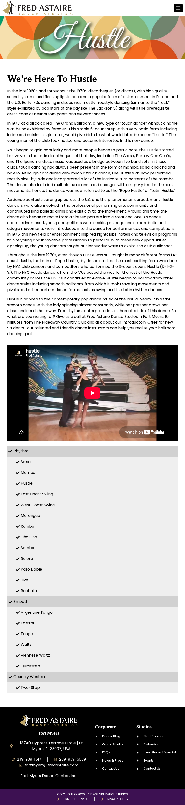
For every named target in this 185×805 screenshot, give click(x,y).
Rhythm (20, 451)
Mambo (28, 472)
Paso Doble (31, 569)
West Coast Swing (38, 505)
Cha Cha (29, 537)
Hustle (27, 483)
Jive (24, 580)
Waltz (26, 644)
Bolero (27, 558)
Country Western (29, 676)
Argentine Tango (37, 612)
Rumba (27, 526)
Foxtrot (28, 623)
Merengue (30, 515)
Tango (27, 634)
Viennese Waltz (35, 655)
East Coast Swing (37, 494)
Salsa (26, 462)
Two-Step (30, 687)
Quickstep (30, 666)
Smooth (20, 601)
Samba (27, 548)
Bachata (29, 590)
